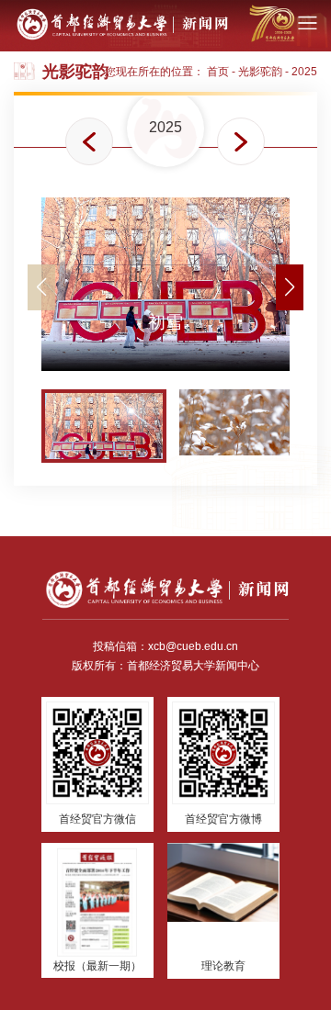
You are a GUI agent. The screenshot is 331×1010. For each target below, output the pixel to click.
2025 (304, 71)
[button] (289, 287)
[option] (165, 128)
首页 (218, 71)
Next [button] (241, 141)
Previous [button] (89, 141)
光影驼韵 (260, 71)
